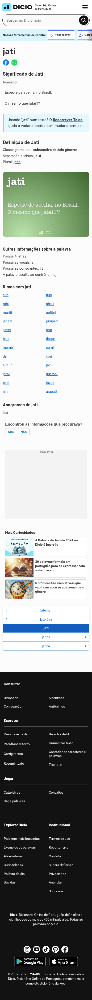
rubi (6, 304)
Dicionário (11, 698)
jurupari (52, 321)
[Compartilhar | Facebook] (6, 62)
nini (5, 391)
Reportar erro (58, 847)
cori (49, 356)
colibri (51, 313)
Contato (55, 856)
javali (50, 383)
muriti (7, 313)
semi (50, 347)
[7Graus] (34, 974)
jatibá (46, 637)
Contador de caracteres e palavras (67, 754)
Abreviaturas (13, 856)
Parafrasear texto (17, 744)
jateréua (46, 619)
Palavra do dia (14, 874)
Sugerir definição (61, 865)
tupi (49, 295)
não (24, 432)
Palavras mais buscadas (22, 838)
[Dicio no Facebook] (64, 949)
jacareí (8, 321)
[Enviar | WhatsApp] (14, 62)
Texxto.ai (55, 765)
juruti (7, 330)
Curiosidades (13, 865)
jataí (6, 374)
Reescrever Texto (68, 119)
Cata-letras (12, 792)
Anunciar (55, 882)
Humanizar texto (61, 743)
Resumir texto (14, 763)
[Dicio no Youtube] (36, 949)
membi (8, 347)
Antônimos (57, 706)
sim (11, 432)
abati (50, 304)
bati (6, 339)
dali (5, 356)
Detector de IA (59, 734)
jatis (17, 162)
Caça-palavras (14, 801)
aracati (51, 391)
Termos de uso (59, 838)
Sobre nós (56, 891)
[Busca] (83, 20)
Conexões (56, 792)
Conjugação (12, 706)
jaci (49, 365)
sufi (5, 295)
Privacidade (57, 874)
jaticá (46, 646)
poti (49, 330)
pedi (6, 383)
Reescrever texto (16, 734)
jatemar (46, 610)
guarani (52, 374)
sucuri (8, 365)
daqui (50, 339)
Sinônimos (56, 698)
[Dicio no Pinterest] (55, 949)
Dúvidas (10, 882)
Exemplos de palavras (20, 847)
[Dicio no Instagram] (27, 949)
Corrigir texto (13, 754)
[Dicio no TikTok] (46, 949)
